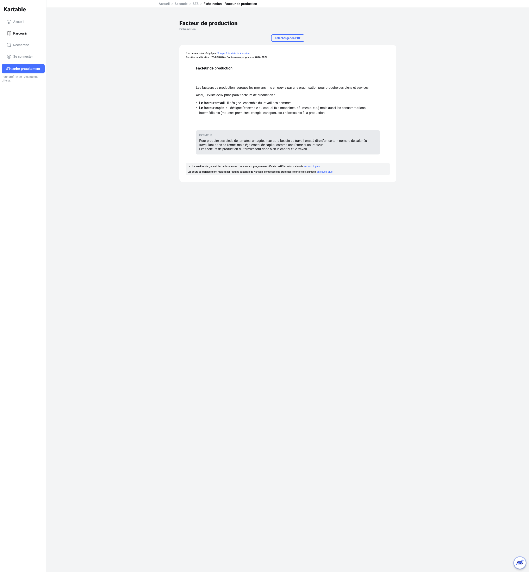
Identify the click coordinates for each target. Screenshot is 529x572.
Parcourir (20, 33)
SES (196, 4)
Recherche (21, 45)
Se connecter (23, 57)
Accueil (18, 22)
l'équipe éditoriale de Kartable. (233, 53)
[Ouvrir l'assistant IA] (520, 563)
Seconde (181, 4)
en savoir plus (312, 166)
